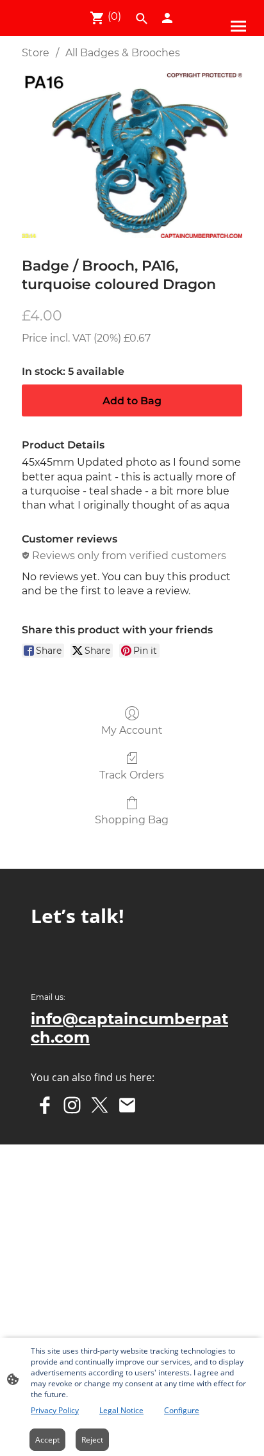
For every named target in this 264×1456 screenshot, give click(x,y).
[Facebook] (44, 1105)
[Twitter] (99, 1105)
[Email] (127, 1105)
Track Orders (131, 775)
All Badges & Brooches (122, 53)
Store (35, 53)
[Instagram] (72, 1105)
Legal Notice (121, 1410)
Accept (47, 1439)
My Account (132, 730)
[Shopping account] (167, 18)
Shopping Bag (132, 820)
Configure (181, 1410)
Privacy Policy (55, 1410)
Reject (92, 1439)
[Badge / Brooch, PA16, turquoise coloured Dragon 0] (132, 155)
